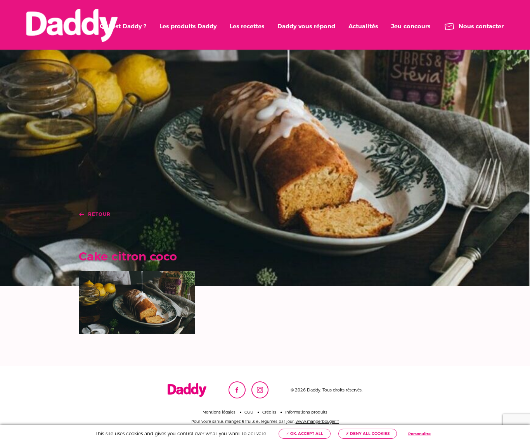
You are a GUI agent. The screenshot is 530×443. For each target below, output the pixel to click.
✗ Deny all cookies (368, 433)
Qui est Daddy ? (123, 26)
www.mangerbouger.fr (317, 421)
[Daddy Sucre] (72, 25)
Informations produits (306, 412)
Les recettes (247, 26)
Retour (99, 214)
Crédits (269, 412)
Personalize (419, 433)
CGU (248, 412)
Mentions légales (219, 412)
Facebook (237, 389)
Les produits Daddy (188, 26)
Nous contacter (481, 26)
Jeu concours (410, 26)
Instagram (259, 389)
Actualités (363, 26)
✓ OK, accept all (304, 433)
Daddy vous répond (306, 26)
